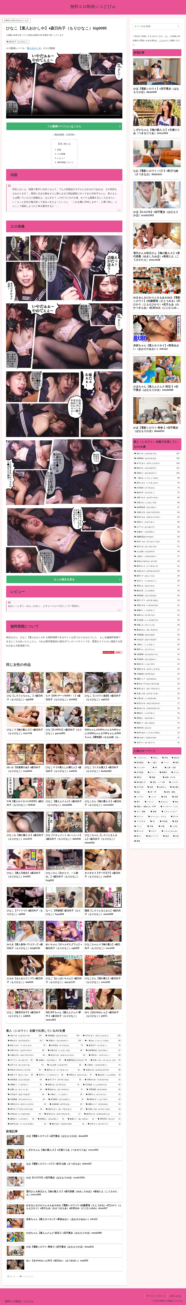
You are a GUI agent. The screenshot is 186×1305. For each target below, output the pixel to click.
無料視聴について (65, 162)
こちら (162, 40)
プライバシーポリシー (156, 1296)
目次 (60, 144)
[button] (178, 26)
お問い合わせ (175, 1296)
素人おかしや (34, 48)
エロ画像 (61, 154)
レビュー (61, 158)
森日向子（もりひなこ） (18, 42)
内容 (59, 149)
